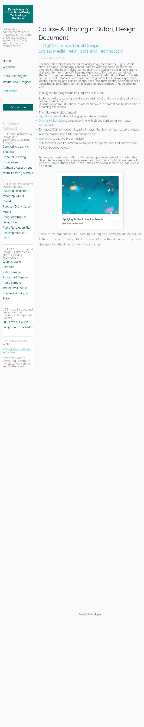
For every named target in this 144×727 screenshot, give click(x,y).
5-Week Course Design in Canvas (17, 351)
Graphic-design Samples (12, 264)
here (97, 160)
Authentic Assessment (17, 167)
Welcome (9, 67)
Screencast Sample (15, 277)
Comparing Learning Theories (16, 149)
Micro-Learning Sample (18, 173)
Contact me (18, 107)
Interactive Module (15, 288)
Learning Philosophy (16, 190)
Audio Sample (12, 282)
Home (7, 60)
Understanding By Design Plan (14, 219)
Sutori (53, 163)
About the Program (15, 76)
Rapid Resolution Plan (17, 227)
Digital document (50, 116)
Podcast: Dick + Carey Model (17, 209)
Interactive (45, 138)
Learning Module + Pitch (14, 235)
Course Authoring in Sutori (15, 296)
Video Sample (12, 272)
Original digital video (52, 120)
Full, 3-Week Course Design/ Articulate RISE (18, 324)
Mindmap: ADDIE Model (14, 198)
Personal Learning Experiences (14, 159)
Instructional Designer (17, 82)
